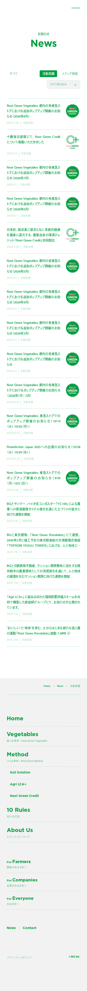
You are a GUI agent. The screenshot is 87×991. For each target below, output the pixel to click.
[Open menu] (75, 8)
